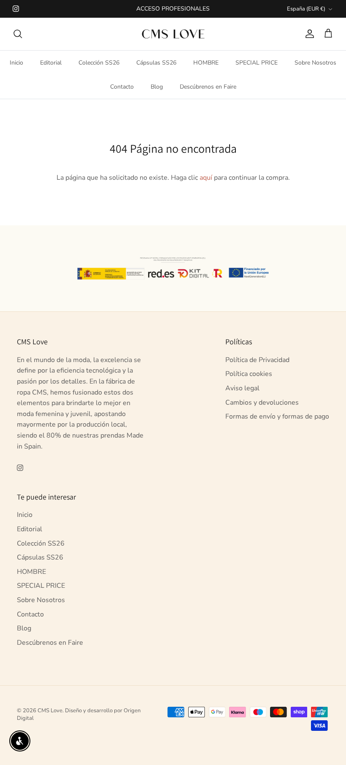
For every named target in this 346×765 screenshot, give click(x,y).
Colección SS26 (98, 63)
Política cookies (248, 373)
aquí (206, 177)
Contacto (122, 87)
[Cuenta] (308, 34)
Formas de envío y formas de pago (277, 416)
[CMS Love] (173, 34)
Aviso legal (242, 388)
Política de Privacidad (257, 360)
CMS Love (50, 710)
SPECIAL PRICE (256, 63)
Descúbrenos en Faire (208, 87)
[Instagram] (16, 8)
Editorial (51, 63)
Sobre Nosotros (315, 63)
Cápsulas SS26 (156, 63)
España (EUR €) (306, 9)
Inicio (16, 63)
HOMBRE (206, 63)
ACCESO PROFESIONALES (173, 9)
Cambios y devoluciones (262, 402)
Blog (157, 87)
